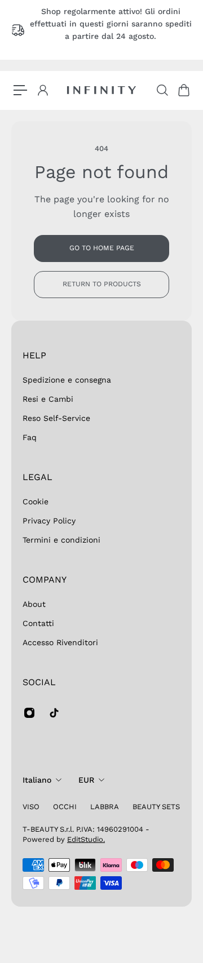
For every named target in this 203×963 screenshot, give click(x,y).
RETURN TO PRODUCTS (102, 284)
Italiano (37, 779)
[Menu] (20, 90)
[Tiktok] (54, 712)
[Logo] (101, 90)
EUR (86, 779)
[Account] (42, 90)
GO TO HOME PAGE (101, 248)
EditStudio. (86, 839)
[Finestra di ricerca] (162, 90)
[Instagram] (29, 712)
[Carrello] (183, 90)
